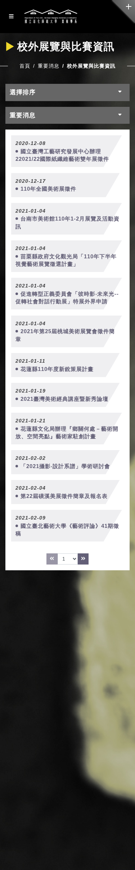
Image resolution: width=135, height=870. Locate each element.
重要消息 (48, 66)
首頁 (24, 66)
